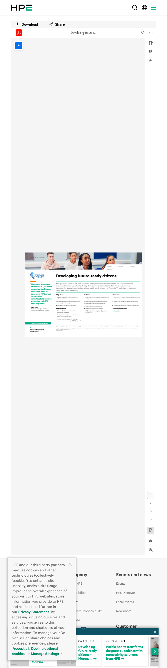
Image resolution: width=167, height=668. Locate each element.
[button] (70, 565)
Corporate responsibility (84, 611)
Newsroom (123, 611)
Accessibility (76, 593)
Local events (125, 602)
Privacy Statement (33, 612)
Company (77, 574)
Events (120, 584)
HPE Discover (125, 593)
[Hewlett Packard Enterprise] (21, 7)
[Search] (134, 7)
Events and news (133, 574)
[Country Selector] (144, 7)
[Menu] (153, 7)
